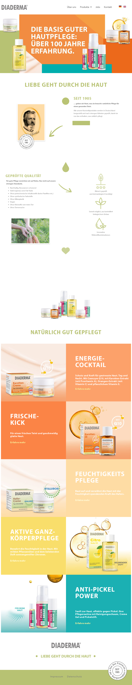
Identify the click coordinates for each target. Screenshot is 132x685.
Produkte (84, 6)
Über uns (71, 6)
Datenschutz (74, 676)
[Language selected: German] (123, 6)
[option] (125, 7)
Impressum (56, 676)
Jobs (98, 6)
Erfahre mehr (83, 388)
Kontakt (108, 6)
